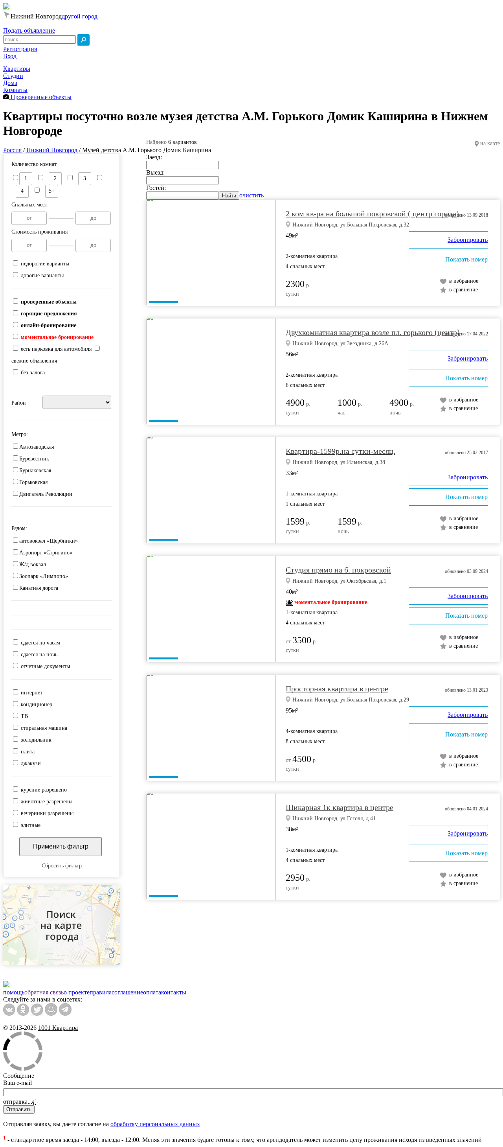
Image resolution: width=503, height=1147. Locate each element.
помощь (13, 992)
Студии (13, 75)
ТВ (24, 716)
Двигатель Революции (45, 494)
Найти (229, 196)
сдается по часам (40, 643)
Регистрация (20, 49)
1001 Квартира (58, 1027)
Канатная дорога (38, 588)
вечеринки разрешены (47, 813)
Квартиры (16, 68)
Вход (10, 56)
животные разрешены (46, 802)
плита (28, 752)
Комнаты (15, 90)
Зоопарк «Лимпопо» (43, 576)
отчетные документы (45, 666)
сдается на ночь (39, 654)
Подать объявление (29, 30)
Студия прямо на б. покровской (338, 570)
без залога (33, 373)
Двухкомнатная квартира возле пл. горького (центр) (373, 332)
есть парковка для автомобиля (56, 349)
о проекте (77, 992)
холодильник (36, 740)
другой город (79, 16)
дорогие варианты (42, 275)
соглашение (127, 992)
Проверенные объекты (40, 97)
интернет (31, 693)
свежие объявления (34, 361)
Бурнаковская (35, 470)
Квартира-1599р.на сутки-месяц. (340, 451)
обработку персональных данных (155, 1124)
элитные (30, 825)
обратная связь (44, 992)
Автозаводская (36, 447)
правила (101, 992)
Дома (10, 82)
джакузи (31, 763)
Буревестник (34, 459)
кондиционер (36, 704)
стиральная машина (44, 728)
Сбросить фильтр (62, 866)
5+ (52, 191)
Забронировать (468, 239)
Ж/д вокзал (32, 564)
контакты (173, 992)
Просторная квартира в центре (337, 688)
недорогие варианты (45, 264)
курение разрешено (44, 790)
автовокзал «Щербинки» (48, 541)
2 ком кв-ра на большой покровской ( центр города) (372, 213)
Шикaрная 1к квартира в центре (339, 807)
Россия (12, 150)
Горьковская (33, 482)
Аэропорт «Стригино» (45, 553)
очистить (251, 195)
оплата (152, 992)
